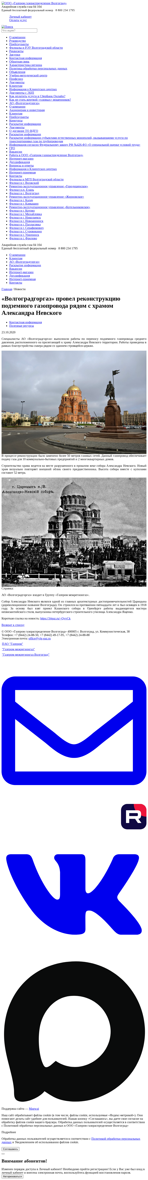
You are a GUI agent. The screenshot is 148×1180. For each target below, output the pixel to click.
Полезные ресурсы (21, 325)
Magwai (34, 1108)
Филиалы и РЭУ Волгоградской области (36, 47)
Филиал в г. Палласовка (25, 224)
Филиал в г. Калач (21, 200)
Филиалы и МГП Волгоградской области (36, 179)
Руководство (17, 40)
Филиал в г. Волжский (24, 182)
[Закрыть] (3, 1153)
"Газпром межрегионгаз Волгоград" (26, 654)
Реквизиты (16, 51)
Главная (7, 289)
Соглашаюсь (10, 1149)
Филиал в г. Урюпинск (24, 234)
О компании (17, 37)
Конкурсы (16, 120)
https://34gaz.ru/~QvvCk (55, 618)
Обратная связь (19, 61)
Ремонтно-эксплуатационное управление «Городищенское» (48, 186)
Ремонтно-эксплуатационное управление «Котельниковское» (49, 207)
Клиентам (15, 85)
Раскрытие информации (25, 124)
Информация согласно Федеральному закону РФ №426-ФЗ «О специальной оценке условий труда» (74, 144)
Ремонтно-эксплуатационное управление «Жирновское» (46, 196)
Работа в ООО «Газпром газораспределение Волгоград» (46, 155)
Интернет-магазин (21, 158)
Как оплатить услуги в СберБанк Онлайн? (37, 96)
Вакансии (15, 151)
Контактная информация (25, 58)
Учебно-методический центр (28, 75)
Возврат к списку (13, 625)
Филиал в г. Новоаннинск (26, 221)
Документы (16, 82)
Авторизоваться (12, 1176)
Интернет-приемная (22, 172)
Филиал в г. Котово (22, 210)
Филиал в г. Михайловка (25, 214)
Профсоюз (16, 78)
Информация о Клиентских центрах (33, 89)
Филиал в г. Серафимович (26, 228)
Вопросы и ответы (21, 165)
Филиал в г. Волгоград (24, 193)
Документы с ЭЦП (21, 92)
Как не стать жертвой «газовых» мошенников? (40, 99)
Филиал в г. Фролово (23, 238)
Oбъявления (17, 72)
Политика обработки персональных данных (38, 68)
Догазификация (19, 162)
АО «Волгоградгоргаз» (24, 103)
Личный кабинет (20, 18)
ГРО (12, 148)
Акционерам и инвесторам (27, 110)
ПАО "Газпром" (12, 643)
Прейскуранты (19, 44)
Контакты (15, 176)
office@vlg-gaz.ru (40, 638)
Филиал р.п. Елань (21, 189)
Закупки (14, 54)
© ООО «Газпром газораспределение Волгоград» (34, 631)
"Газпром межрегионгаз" (18, 649)
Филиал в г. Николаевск (25, 217)
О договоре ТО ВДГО (23, 130)
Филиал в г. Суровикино (25, 231)
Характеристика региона (25, 65)
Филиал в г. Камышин (24, 203)
